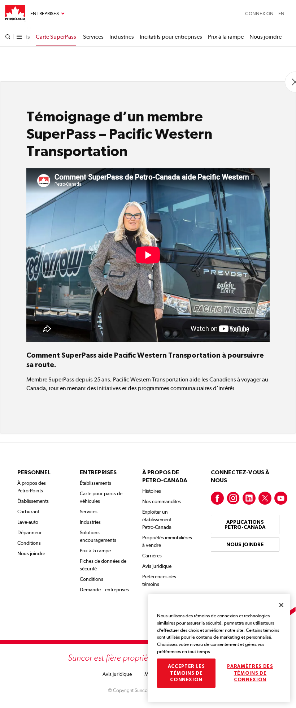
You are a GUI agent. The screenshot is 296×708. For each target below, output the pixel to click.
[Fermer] (281, 605)
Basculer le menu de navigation (47, 13)
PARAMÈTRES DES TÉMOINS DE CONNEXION (250, 673)
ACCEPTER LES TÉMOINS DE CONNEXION (186, 673)
